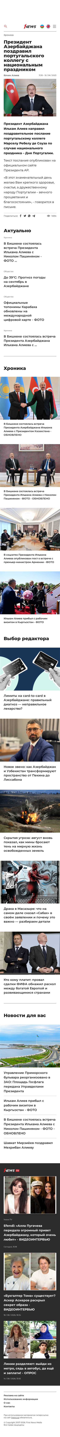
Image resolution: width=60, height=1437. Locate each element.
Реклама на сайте (14, 1395)
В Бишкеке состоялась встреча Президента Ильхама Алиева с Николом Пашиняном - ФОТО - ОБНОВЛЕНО (30, 495)
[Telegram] (33, 215)
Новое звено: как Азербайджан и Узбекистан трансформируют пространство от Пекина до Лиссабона (30, 773)
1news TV (8, 1220)
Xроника (9, 35)
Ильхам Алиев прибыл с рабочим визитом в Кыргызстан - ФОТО (25, 620)
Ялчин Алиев (11, 75)
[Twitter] (24, 215)
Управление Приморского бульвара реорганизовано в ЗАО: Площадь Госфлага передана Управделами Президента (27, 1082)
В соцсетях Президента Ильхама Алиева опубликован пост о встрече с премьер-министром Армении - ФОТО (29, 558)
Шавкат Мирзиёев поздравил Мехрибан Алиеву (28, 1145)
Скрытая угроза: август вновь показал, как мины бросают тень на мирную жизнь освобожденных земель (28, 844)
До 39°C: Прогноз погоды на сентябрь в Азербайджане (25, 282)
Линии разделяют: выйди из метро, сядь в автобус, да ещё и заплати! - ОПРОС (29, 1368)
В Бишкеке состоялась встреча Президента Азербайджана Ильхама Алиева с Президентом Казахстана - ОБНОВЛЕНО (28, 429)
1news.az (15, 1417)
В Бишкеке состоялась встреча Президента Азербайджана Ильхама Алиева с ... (30, 341)
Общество (9, 271)
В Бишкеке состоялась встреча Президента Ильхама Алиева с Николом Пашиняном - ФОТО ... (23, 252)
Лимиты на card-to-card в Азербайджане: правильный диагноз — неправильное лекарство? (28, 702)
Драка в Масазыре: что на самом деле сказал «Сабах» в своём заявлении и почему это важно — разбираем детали (29, 915)
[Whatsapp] (29, 215)
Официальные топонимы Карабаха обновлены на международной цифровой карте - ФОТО (24, 311)
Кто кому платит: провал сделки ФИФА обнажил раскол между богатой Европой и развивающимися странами (30, 986)
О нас (7, 1403)
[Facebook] (20, 215)
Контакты (9, 1406)
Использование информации (21, 1399)
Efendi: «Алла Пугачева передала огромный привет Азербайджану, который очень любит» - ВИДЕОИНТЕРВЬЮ (30, 1232)
